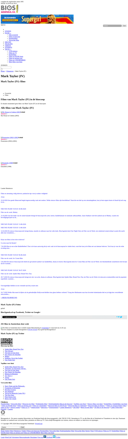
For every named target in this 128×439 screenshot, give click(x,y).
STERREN (8, 47)
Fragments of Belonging (12, 388)
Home (3, 71)
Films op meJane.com (24, 406)
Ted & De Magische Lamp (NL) (15, 393)
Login (3, 437)
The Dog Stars (9, 395)
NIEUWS (8, 42)
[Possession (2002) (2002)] (9, 137)
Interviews (44, 407)
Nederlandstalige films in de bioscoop (60, 404)
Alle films (76, 407)
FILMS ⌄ (8, 33)
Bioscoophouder (24, 437)
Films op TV (13, 53)
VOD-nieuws (13, 51)
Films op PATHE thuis (16, 56)
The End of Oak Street (12, 353)
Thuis (92, 431)
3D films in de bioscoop (101, 407)
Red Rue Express (10, 390)
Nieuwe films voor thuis (95, 404)
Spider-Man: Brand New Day (14, 349)
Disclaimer (33, 437)
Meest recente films (87, 407)
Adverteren (15, 437)
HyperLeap (38, 423)
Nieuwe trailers (15, 407)
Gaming (10, 409)
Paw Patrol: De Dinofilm (12, 354)
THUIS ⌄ (8, 49)
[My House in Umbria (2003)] (10, 112)
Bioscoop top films (28, 404)
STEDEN (8, 31)
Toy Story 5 (8, 376)
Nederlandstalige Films (67, 431)
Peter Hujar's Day (10, 397)
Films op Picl (5, 407)
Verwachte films (14, 40)
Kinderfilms (12, 55)
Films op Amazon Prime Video (116, 406)
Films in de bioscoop (33, 431)
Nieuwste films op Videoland (77, 406)
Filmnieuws (17, 431)
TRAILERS (9, 44)
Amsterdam (45, 328)
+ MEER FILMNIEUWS (9, 297)
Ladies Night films (116, 407)
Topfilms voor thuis (80, 404)
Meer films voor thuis (15, 62)
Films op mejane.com (15, 58)
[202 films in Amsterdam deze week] (13, 328)
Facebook (49, 437)
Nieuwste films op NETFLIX (57, 406)
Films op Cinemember (40, 406)
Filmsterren (10, 71)
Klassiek (3, 409)
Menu (2, 429)
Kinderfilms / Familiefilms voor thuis (115, 404)
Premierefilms (13, 38)
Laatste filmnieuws (66, 407)
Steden (7, 431)
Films (6, 95)
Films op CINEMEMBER (17, 60)
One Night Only (10, 360)
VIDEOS (8, 45)
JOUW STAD (32, 329)
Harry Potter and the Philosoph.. (15, 386)
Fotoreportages (53, 407)
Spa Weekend (9, 391)
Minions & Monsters (11, 374)
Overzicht (8, 93)
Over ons (40, 437)
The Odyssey (9, 351)
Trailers (24, 431)
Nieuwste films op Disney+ (96, 406)
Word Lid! (8, 437)
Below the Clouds (10, 399)
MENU (3, 25)
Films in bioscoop (14, 36)
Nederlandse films (41, 404)
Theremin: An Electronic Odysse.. (15, 368)
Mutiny (7, 356)
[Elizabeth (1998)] (7, 163)
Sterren (87, 431)
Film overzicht (13, 35)
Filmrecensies (35, 407)
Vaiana (7, 377)
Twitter (57, 437)
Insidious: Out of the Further (14, 358)
